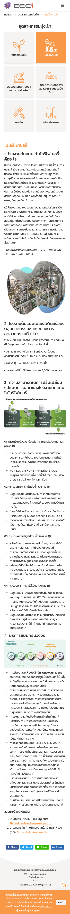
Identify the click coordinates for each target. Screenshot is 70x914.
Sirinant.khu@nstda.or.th (32, 832)
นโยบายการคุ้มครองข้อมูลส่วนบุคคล (34, 908)
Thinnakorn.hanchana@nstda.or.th (30, 823)
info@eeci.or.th (44, 884)
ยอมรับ (60, 902)
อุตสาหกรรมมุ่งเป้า (28, 14)
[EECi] (7, 5)
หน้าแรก (8, 14)
